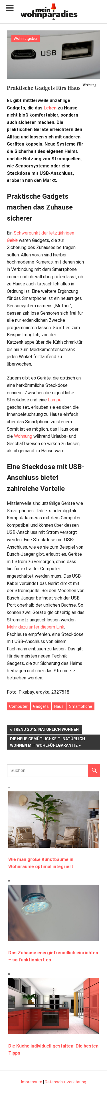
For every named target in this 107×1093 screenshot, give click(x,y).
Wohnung (23, 436)
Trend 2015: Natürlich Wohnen (46, 730)
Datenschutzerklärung (65, 1082)
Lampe (55, 400)
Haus (59, 706)
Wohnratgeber (25, 38)
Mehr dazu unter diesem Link (35, 627)
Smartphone (80, 706)
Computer (18, 706)
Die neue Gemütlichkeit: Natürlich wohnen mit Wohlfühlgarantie (47, 741)
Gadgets (41, 706)
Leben (50, 108)
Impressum (31, 1082)
